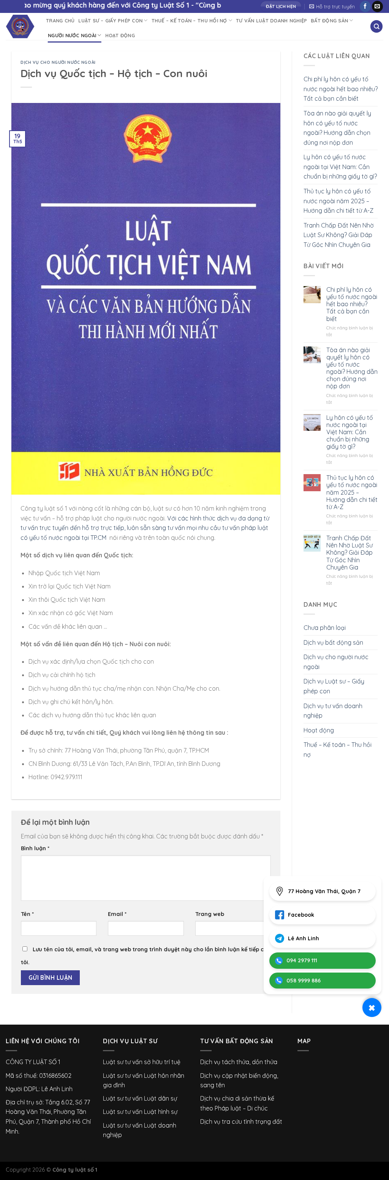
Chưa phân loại (325, 627)
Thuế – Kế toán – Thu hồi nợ (189, 20)
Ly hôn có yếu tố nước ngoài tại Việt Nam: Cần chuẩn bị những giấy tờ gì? (340, 166)
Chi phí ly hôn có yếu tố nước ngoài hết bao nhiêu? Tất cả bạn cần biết (341, 88)
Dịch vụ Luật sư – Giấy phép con (334, 686)
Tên (27, 914)
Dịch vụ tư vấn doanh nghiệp (333, 711)
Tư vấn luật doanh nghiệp (271, 20)
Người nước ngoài (72, 35)
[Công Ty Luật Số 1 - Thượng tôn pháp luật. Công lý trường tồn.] (20, 26)
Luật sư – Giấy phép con (110, 20)
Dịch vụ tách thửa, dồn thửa (238, 1062)
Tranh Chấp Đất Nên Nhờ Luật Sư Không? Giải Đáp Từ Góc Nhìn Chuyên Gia (339, 234)
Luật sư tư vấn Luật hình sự (140, 1111)
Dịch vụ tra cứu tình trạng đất (241, 1121)
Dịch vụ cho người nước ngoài (58, 62)
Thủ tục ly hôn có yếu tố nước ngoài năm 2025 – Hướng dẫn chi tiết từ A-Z (338, 200)
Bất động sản (329, 20)
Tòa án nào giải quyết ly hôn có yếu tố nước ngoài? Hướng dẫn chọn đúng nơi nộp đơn (337, 127)
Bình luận (35, 848)
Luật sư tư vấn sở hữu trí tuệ (141, 1062)
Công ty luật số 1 (74, 1169)
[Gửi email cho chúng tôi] (377, 6)
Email (117, 914)
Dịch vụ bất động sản (333, 642)
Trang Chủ (60, 20)
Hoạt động (120, 35)
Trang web (209, 914)
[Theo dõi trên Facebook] (365, 6)
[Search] (376, 26)
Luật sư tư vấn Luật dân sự (140, 1098)
